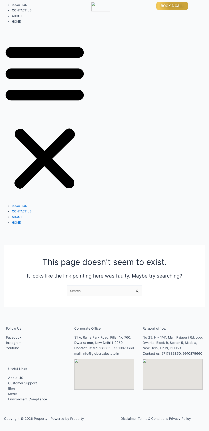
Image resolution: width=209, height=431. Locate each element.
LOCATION (19, 5)
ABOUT (17, 16)
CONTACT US (21, 10)
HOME (16, 22)
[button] (44, 116)
